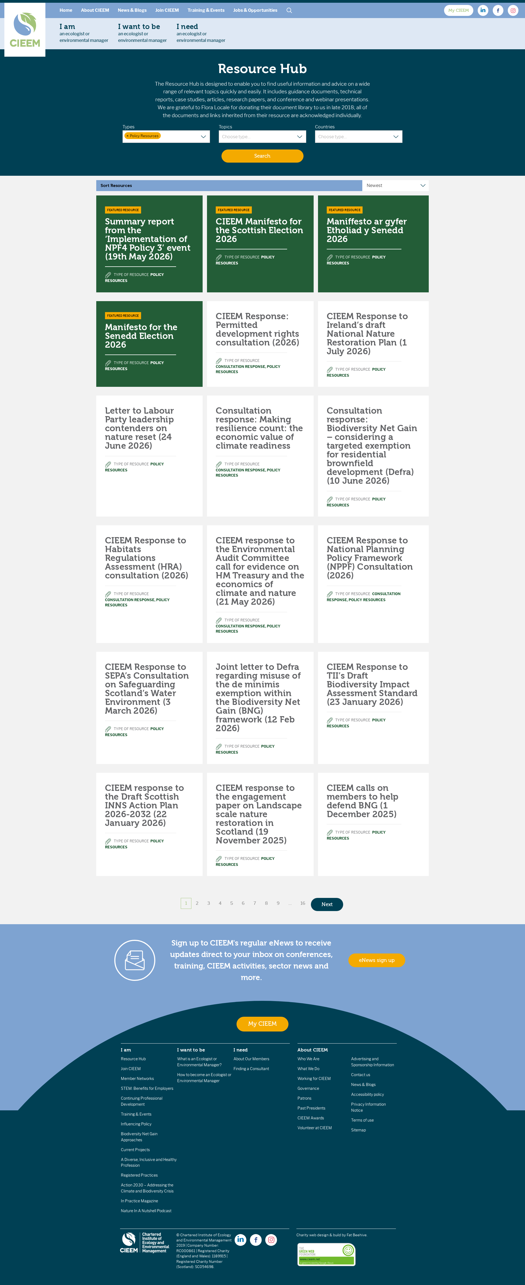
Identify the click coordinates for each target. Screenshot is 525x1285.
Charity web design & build (318, 1235)
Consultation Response (240, 367)
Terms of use (362, 1120)
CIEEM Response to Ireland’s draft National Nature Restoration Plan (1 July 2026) (367, 333)
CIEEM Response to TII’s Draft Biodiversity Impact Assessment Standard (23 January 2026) (372, 684)
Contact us (360, 1074)
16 (303, 903)
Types (128, 126)
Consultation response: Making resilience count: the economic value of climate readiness (259, 428)
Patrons (304, 1098)
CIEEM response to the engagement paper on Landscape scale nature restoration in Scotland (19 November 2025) (259, 814)
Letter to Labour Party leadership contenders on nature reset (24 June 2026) (139, 428)
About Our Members (251, 1058)
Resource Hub (133, 1058)
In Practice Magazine (139, 1200)
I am (126, 1050)
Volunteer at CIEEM (315, 1127)
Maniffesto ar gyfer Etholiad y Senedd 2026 (367, 230)
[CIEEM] (24, 30)
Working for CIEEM (314, 1078)
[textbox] (165, 136)
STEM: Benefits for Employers (147, 1088)
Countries (325, 126)
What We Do (308, 1068)
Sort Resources (116, 185)
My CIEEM (458, 10)
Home (66, 10)
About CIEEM (95, 10)
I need (241, 1050)
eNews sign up (377, 960)
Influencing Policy (136, 1124)
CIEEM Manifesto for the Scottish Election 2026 (259, 230)
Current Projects (135, 1149)
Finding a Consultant (251, 1068)
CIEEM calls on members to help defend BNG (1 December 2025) (363, 801)
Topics (225, 126)
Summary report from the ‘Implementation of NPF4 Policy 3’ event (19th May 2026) (148, 239)
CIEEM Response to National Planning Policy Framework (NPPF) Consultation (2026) (370, 558)
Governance (308, 1088)
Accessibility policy (367, 1094)
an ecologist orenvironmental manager (84, 33)
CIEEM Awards (311, 1118)
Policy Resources (367, 600)
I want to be (191, 1050)
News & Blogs (132, 10)
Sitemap (358, 1130)
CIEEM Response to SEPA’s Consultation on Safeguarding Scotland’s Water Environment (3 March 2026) (147, 689)
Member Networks (137, 1078)
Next (327, 904)
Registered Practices (139, 1175)
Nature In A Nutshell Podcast (146, 1210)
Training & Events (206, 10)
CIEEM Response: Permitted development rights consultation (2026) (257, 329)
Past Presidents (311, 1108)
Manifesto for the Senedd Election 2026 (141, 336)
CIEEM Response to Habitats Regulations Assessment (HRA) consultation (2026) (147, 558)
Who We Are (308, 1058)
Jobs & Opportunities (255, 10)
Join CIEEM (167, 10)
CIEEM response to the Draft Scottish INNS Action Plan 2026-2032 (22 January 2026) (144, 805)
